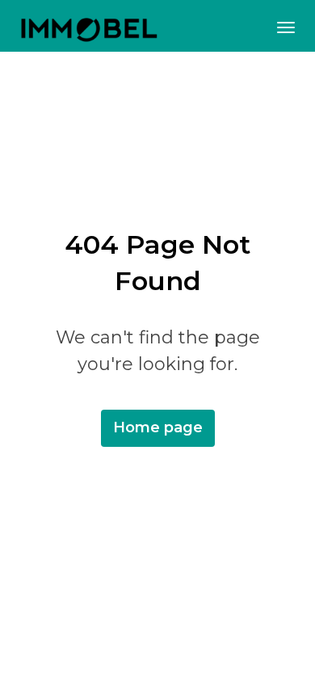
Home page (158, 427)
